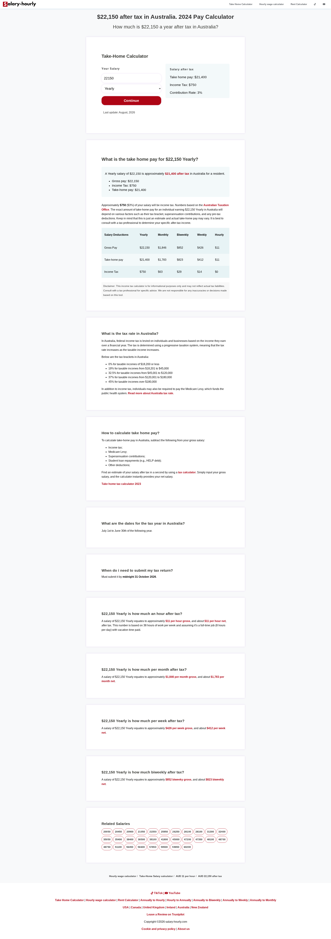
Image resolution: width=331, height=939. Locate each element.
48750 (107, 847)
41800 (164, 839)
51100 (118, 847)
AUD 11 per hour (185, 876)
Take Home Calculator (240, 4)
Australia (183, 907)
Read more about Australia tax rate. (151, 393)
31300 (210, 831)
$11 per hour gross (178, 621)
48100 (210, 839)
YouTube (174, 893)
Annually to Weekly (235, 900)
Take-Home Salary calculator (156, 876)
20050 (107, 831)
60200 (187, 847)
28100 (187, 831)
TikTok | (159, 893)
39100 (153, 839)
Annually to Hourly (152, 900)
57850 (152, 847)
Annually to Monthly (263, 900)
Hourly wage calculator (271, 4)
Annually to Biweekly (207, 900)
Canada (136, 907)
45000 (175, 839)
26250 (175, 831)
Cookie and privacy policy (158, 928)
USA (126, 907)
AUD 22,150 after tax (210, 876)
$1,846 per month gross (181, 676)
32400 (221, 831)
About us (184, 928)
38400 (130, 839)
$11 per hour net (215, 621)
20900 (130, 831)
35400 (118, 839)
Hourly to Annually (179, 900)
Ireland (171, 907)
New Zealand (199, 907)
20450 (118, 831)
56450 (129, 847)
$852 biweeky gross (178, 779)
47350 (199, 839)
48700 (221, 839)
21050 (141, 831)
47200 (187, 839)
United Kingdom (153, 907)
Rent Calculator (299, 4)
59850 (175, 847)
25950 (164, 831)
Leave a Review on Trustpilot (165, 914)
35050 (107, 839)
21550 (153, 831)
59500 (164, 847)
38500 (141, 839)
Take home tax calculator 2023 (121, 483)
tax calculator (187, 472)
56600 (141, 847)
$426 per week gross (179, 728)
